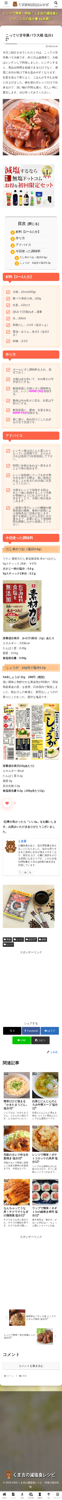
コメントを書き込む (31, 1365)
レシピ (20, 939)
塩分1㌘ (32, 939)
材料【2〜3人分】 (28, 232)
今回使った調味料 (28, 251)
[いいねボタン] (7, 803)
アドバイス (23, 244)
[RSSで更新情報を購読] (30, 872)
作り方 (20, 238)
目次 (22, 223)
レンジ (10, 944)
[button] (40, 1040)
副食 (44, 939)
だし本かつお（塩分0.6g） (34, 257)
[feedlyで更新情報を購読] (25, 872)
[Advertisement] (31, 986)
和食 (9, 939)
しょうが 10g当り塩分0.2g (35, 262)
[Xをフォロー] (20, 872)
